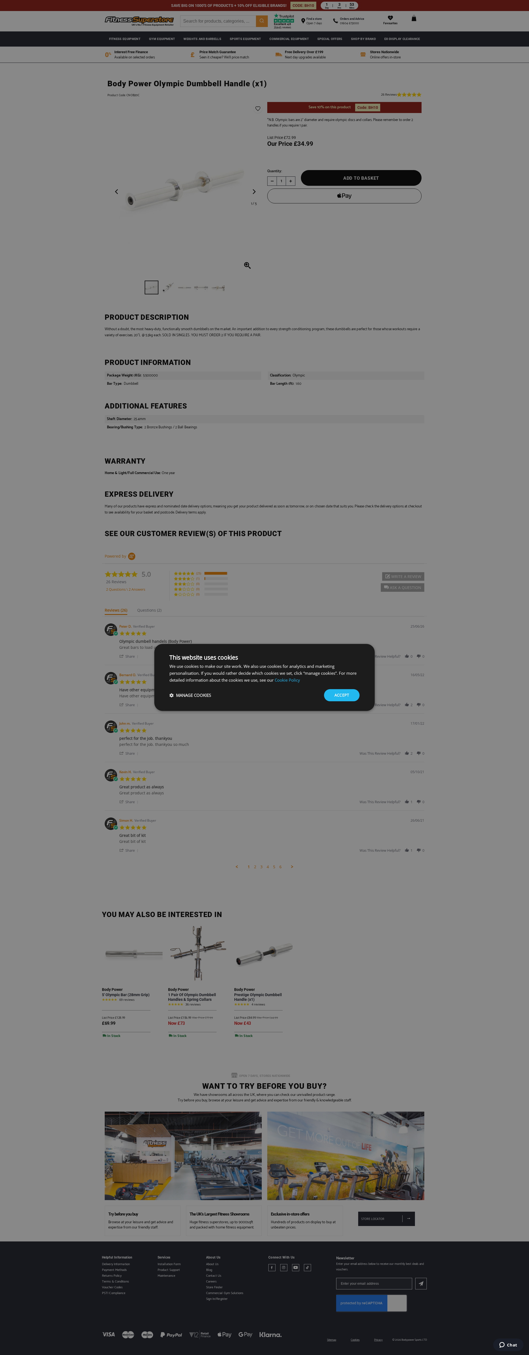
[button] (190, 695)
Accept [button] (341, 695)
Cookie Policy (287, 680)
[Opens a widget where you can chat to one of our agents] (508, 1345)
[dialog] (264, 677)
